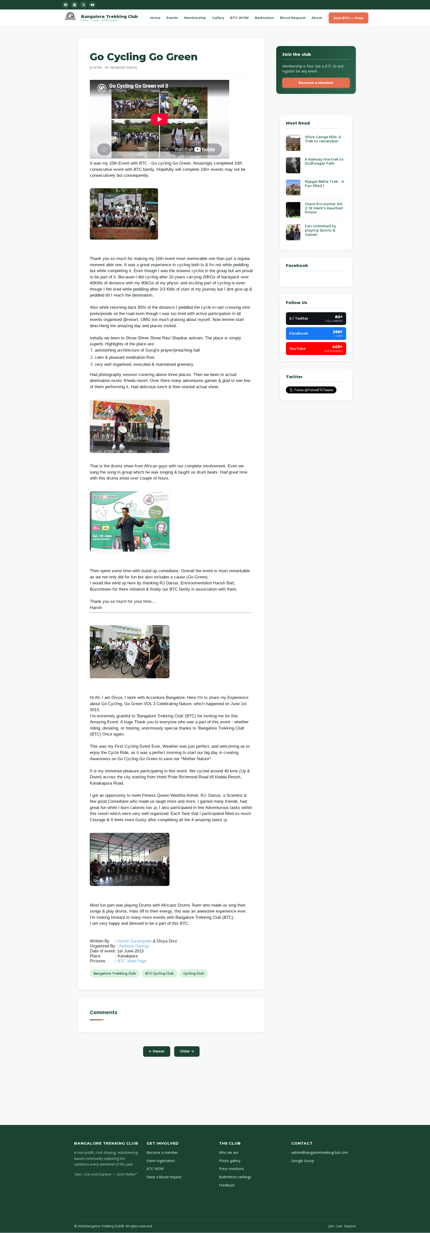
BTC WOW (239, 18)
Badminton (264, 18)
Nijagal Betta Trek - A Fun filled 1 (324, 183)
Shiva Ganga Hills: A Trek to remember (323, 139)
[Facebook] (65, 4)
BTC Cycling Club (159, 973)
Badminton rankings (235, 1176)
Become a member (162, 1152)
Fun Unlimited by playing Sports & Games (320, 230)
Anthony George (134, 946)
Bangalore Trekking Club (115, 973)
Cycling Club (193, 973)
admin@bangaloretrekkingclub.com (319, 1152)
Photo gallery (229, 1160)
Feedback (226, 1185)
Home (155, 18)
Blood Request (293, 18)
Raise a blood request (164, 1176)
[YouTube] (92, 4)
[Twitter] (83, 4)
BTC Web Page (132, 961)
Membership (195, 18)
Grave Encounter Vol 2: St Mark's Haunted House (324, 208)
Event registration (161, 1160)
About (317, 18)
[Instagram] (74, 4)
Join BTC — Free (348, 18)
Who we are (228, 1152)
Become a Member (316, 83)
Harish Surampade (134, 941)
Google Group (302, 1160)
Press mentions (231, 1168)
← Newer (157, 1051)
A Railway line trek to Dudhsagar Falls (324, 161)
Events (172, 18)
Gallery (218, 18)
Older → (187, 1051)
